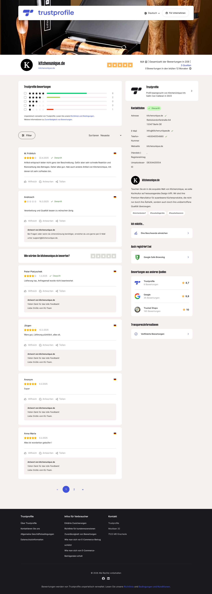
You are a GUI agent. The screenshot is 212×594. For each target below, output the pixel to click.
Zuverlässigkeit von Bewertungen (58, 119)
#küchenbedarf (139, 213)
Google (147, 294)
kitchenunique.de (47, 68)
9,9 (143, 62)
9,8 (187, 296)
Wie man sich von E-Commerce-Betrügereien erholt (79, 553)
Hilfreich (32, 181)
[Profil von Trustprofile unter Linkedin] (108, 578)
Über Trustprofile (29, 523)
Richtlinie (129, 586)
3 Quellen (186, 65)
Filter (29, 135)
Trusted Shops (151, 308)
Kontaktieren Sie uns (30, 528)
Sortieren (94, 135)
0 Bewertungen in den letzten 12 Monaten (166, 68)
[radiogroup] (120, 65)
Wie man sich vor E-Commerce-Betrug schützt (82, 542)
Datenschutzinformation (32, 539)
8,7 (187, 282)
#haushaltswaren (176, 213)
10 (187, 309)
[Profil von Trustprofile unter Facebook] (103, 578)
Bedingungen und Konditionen (154, 586)
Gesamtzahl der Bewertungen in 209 (169, 61)
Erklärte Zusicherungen (75, 523)
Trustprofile (149, 281)
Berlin (155, 124)
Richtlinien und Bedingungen (82, 116)
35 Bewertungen (152, 297)
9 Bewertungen (151, 284)
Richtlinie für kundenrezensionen (79, 528)
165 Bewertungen (152, 311)
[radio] (109, 65)
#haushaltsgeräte (157, 213)
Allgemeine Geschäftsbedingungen (37, 534)
